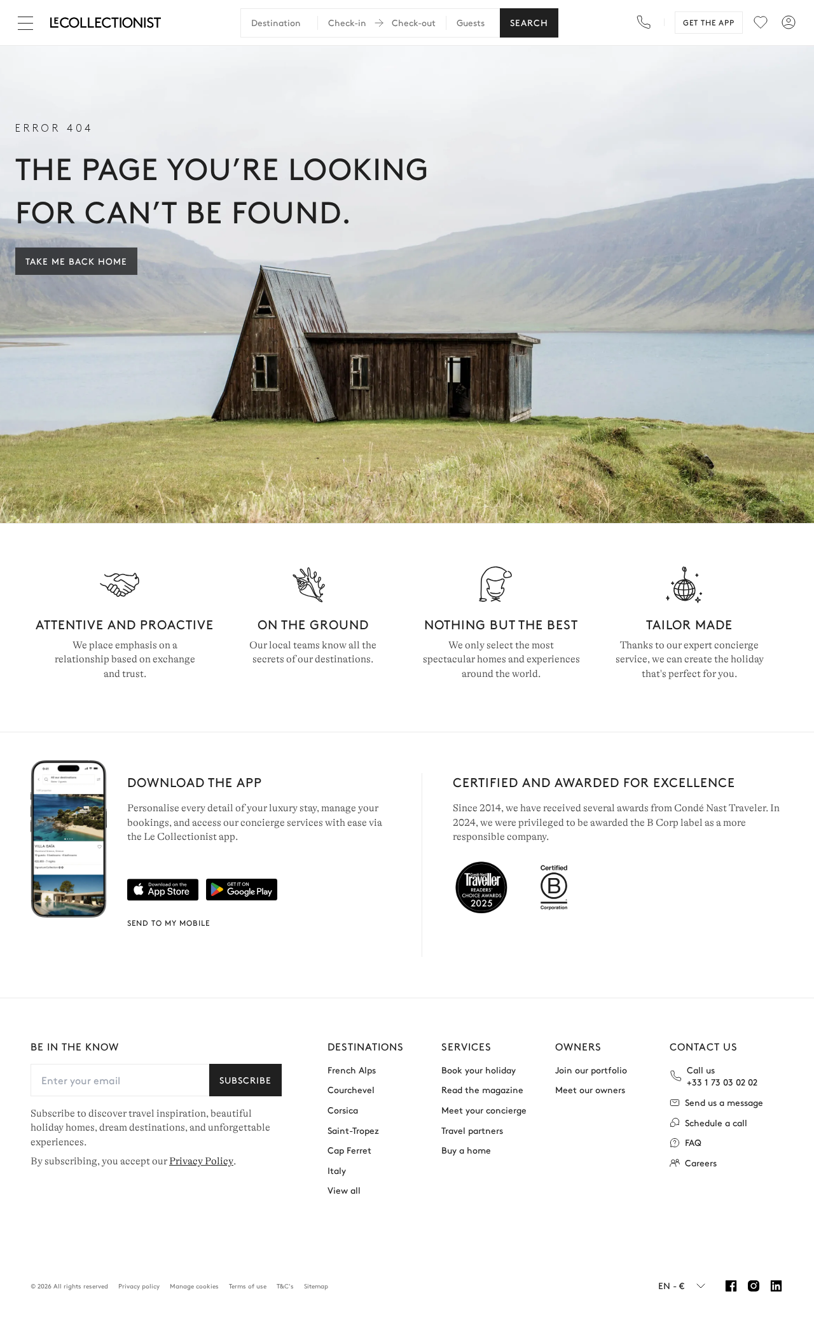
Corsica (343, 1110)
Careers (701, 1163)
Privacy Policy (201, 1161)
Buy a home (466, 1150)
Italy (337, 1170)
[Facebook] (731, 1286)
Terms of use (247, 1285)
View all (344, 1190)
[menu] (760, 22)
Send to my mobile (168, 923)
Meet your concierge (484, 1110)
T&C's (285, 1285)
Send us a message (724, 1102)
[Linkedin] (776, 1286)
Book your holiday (478, 1070)
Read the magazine (482, 1090)
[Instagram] (753, 1286)
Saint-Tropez (353, 1130)
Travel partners (472, 1130)
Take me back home (76, 261)
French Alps (352, 1070)
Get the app (709, 22)
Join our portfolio (591, 1070)
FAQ (693, 1142)
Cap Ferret (349, 1150)
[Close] (28, 23)
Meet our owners (590, 1090)
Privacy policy (139, 1285)
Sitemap (316, 1285)
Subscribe (245, 1079)
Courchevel (351, 1090)
